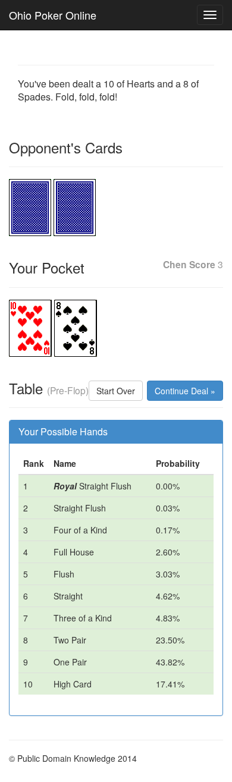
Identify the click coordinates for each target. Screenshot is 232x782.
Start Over (115, 391)
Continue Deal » (185, 391)
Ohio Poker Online (52, 15)
